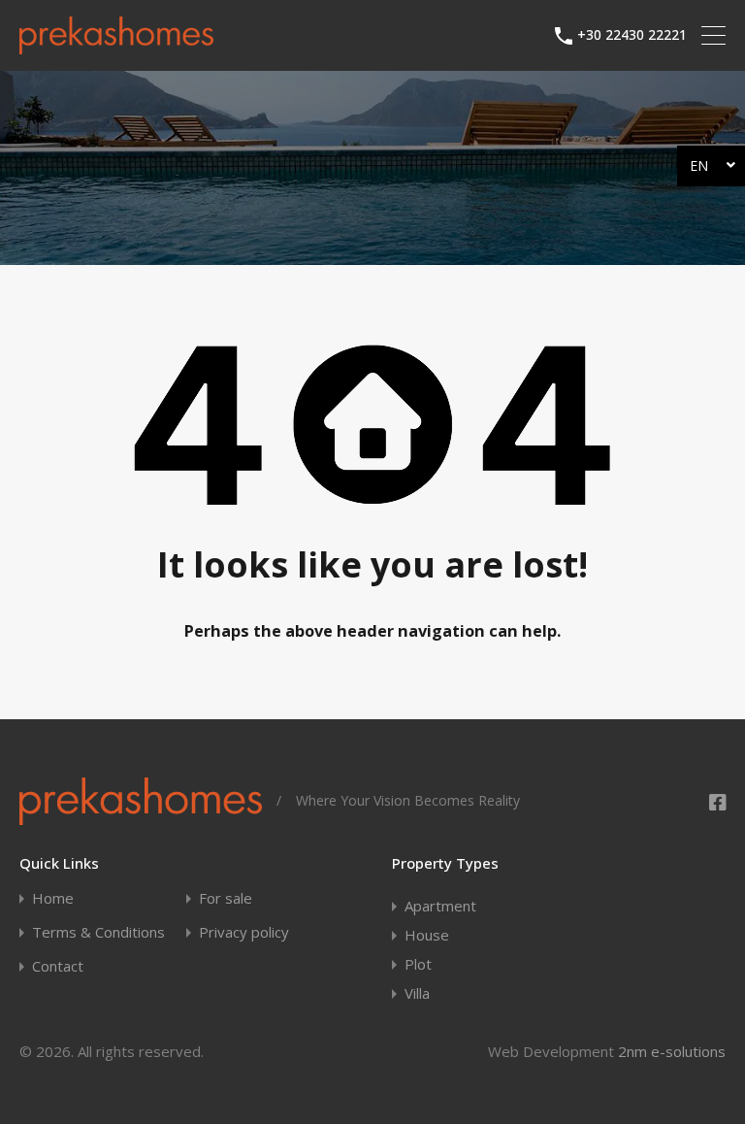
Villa (417, 993)
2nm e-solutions (672, 1051)
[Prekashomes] (116, 45)
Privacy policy (244, 932)
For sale (225, 898)
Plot (418, 964)
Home (53, 898)
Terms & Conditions (98, 932)
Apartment (440, 905)
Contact (57, 966)
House (427, 934)
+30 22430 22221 (632, 35)
